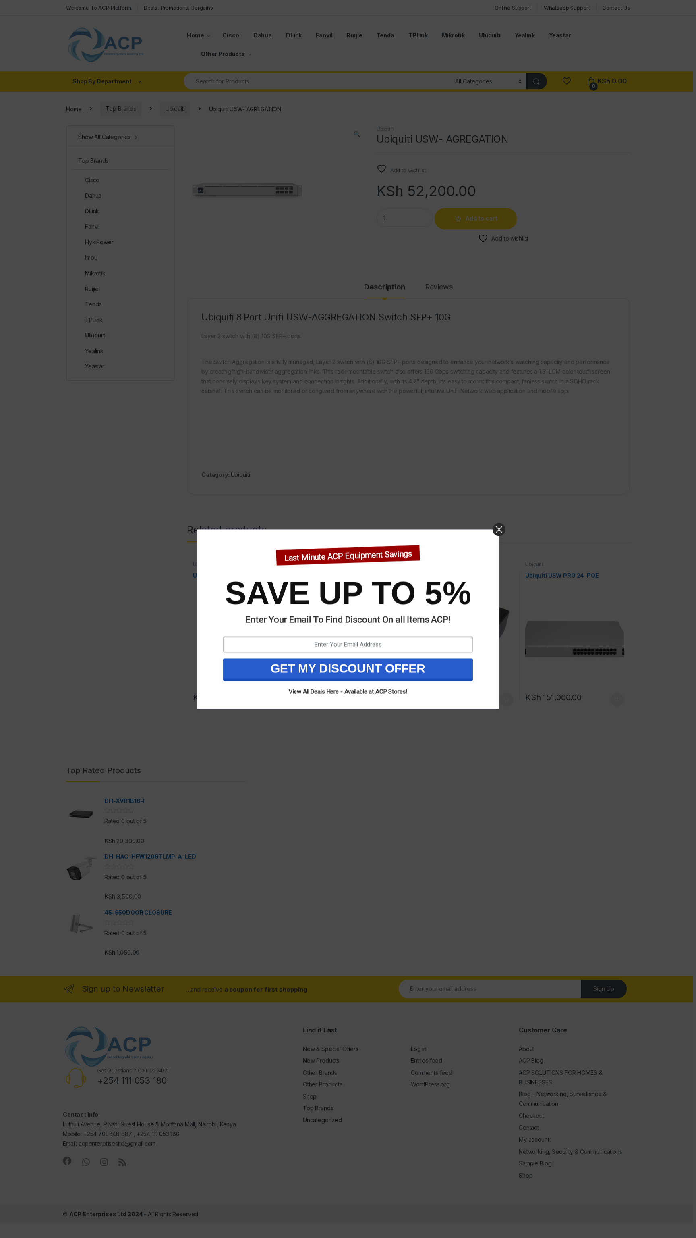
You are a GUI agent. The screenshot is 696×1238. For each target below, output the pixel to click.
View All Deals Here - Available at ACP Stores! (348, 691)
